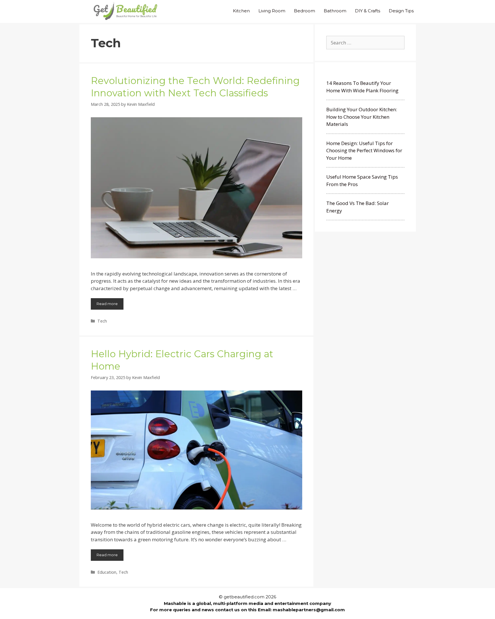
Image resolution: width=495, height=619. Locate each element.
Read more (107, 303)
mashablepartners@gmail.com (309, 609)
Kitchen (241, 10)
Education (106, 572)
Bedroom (304, 10)
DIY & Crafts (367, 10)
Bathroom (335, 10)
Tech (102, 321)
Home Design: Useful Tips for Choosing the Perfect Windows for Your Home (364, 150)
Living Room (271, 10)
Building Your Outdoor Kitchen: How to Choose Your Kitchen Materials (361, 116)
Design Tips (401, 10)
